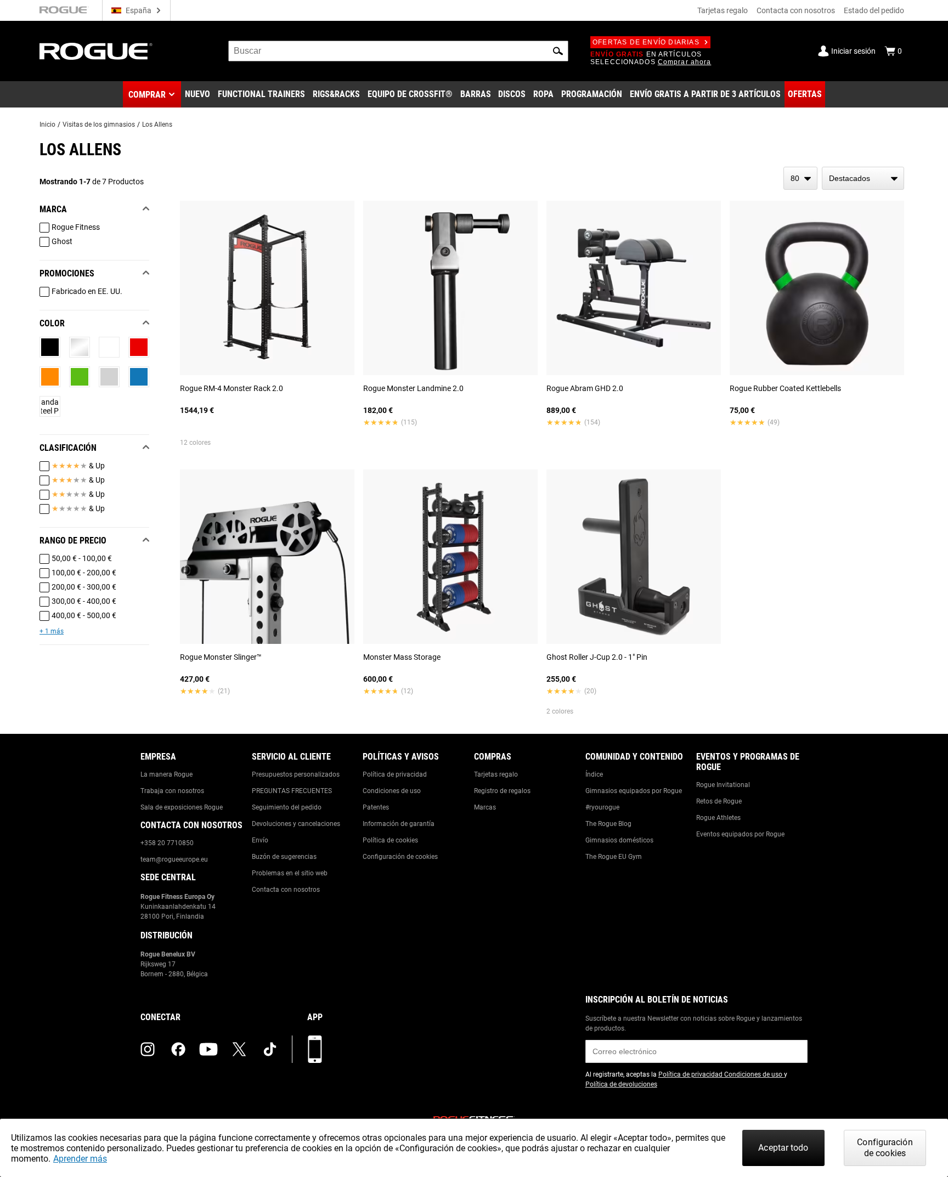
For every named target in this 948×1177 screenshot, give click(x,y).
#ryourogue (602, 807)
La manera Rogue (166, 774)
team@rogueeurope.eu (174, 859)
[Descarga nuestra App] (315, 1049)
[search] (398, 51)
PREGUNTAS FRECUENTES (292, 791)
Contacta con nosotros (796, 10)
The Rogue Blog (608, 824)
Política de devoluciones (621, 1084)
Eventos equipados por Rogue (740, 834)
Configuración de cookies (400, 857)
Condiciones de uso (392, 791)
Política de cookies (390, 840)
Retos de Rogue (719, 801)
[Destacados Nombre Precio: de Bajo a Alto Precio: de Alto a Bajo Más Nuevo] (863, 178)
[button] (558, 51)
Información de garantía (399, 824)
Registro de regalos (502, 791)
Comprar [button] (147, 94)
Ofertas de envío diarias (645, 42)
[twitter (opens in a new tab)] (239, 1049)
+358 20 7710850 (167, 843)
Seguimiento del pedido (286, 807)
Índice (594, 774)
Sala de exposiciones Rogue (181, 807)
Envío (260, 840)
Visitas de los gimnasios (99, 124)
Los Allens (157, 124)
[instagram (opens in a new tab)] (147, 1049)
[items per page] (800, 178)
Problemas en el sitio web (290, 873)
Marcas (485, 807)
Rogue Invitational (723, 785)
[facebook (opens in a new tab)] (178, 1049)
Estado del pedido (874, 10)
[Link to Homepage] (96, 51)
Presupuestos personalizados (296, 774)
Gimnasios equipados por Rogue (633, 791)
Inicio (47, 124)
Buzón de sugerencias (284, 857)
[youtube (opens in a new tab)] (208, 1049)
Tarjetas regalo (722, 10)
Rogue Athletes (718, 818)
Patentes (376, 807)
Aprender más (80, 1158)
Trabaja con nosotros (172, 791)
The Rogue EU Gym (613, 857)
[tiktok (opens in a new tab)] (270, 1049)
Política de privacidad (395, 774)
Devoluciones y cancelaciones (296, 824)
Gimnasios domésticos (619, 840)
